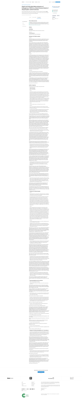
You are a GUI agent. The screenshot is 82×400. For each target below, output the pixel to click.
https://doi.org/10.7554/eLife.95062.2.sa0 (33, 363)
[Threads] (32, 389)
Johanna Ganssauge (24, 11)
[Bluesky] (22, 389)
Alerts (22, 384)
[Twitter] (25, 389)
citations (53, 19)
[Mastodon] (27, 389)
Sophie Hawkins (29, 11)
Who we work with (24, 383)
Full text (30, 17)
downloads (56, 18)
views (53, 18)
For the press (33, 384)
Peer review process (24, 21)
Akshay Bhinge (45, 11)
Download (55, 15)
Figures (33, 17)
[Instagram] (28, 389)
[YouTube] (30, 389)
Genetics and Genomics (24, 4)
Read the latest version (56, 7)
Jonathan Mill (41, 11)
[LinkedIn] (23, 389)
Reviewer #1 (23, 24)
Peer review (39, 17)
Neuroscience (28, 4)
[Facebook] (33, 389)
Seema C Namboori (33, 11)
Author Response (24, 26)
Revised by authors (55, 11)
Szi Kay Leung (37, 11)
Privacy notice (41, 373)
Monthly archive (33, 383)
